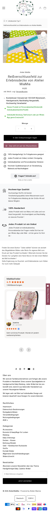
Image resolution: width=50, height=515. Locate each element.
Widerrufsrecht (8, 456)
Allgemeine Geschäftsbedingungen (16, 454)
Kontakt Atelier (8, 451)
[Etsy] (33, 369)
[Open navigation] (4, 8)
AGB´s (5, 420)
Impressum (7, 407)
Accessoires (7, 430)
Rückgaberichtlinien (10, 412)
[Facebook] (16, 369)
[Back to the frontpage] (5, 21)
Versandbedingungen (11, 415)
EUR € (30, 498)
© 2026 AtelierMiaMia (11, 491)
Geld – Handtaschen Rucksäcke (15, 446)
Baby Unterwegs (9, 438)
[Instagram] (20, 369)
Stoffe (5, 448)
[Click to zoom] (43, 34)
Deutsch (20, 498)
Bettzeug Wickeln (9, 443)
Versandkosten (22, 92)
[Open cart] (44, 8)
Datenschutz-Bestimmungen (14, 409)
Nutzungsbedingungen (11, 417)
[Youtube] (29, 369)
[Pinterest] (24, 369)
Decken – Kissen (9, 440)
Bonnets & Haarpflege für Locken (15, 432)
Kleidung (6, 435)
